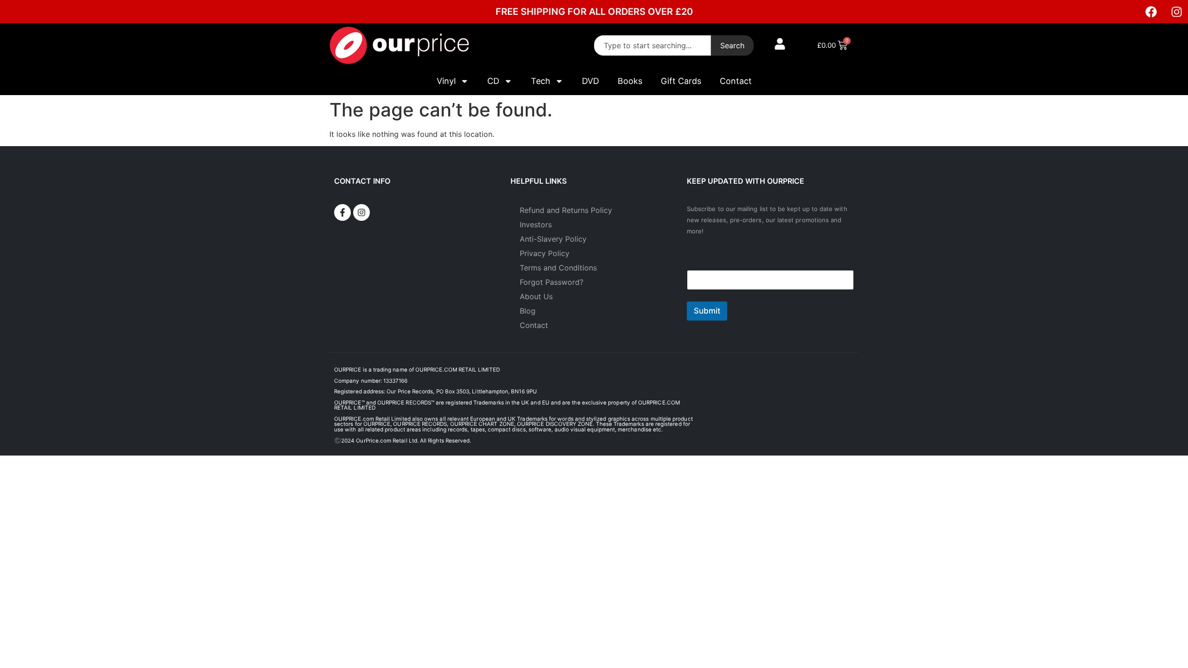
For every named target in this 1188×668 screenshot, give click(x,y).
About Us (536, 296)
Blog (528, 310)
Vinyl (446, 81)
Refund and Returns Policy (566, 210)
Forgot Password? (551, 282)
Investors (536, 224)
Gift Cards (681, 81)
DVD (590, 81)
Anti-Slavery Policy (553, 239)
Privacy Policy (544, 253)
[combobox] (652, 45)
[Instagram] (1176, 11)
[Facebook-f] (342, 212)
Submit (707, 310)
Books (630, 81)
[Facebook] (1150, 11)
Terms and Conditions (558, 267)
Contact (736, 81)
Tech (540, 81)
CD (493, 81)
